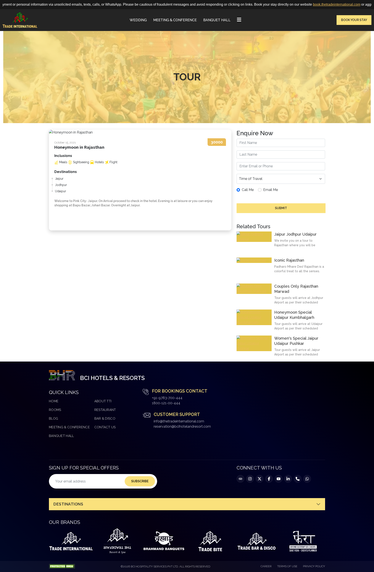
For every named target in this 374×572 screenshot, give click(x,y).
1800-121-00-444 (166, 403)
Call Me (248, 190)
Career (266, 566)
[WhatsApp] (307, 479)
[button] (239, 20)
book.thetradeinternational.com (310, 4)
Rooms (55, 410)
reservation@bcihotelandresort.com (182, 426)
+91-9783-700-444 (167, 398)
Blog (53, 418)
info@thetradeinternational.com (179, 421)
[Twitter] (259, 479)
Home (53, 401)
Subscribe (139, 481)
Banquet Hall (217, 20)
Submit (281, 208)
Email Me (270, 190)
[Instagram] (250, 479)
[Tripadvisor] (240, 479)
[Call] (297, 479)
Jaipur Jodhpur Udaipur (295, 234)
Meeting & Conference (175, 20)
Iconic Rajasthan (289, 260)
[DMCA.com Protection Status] (62, 566)
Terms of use (287, 566)
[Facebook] (269, 479)
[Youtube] (278, 479)
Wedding (138, 20)
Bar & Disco (104, 418)
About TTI (103, 401)
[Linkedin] (288, 479)
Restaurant (105, 410)
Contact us (105, 427)
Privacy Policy (314, 566)
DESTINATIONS (68, 504)
